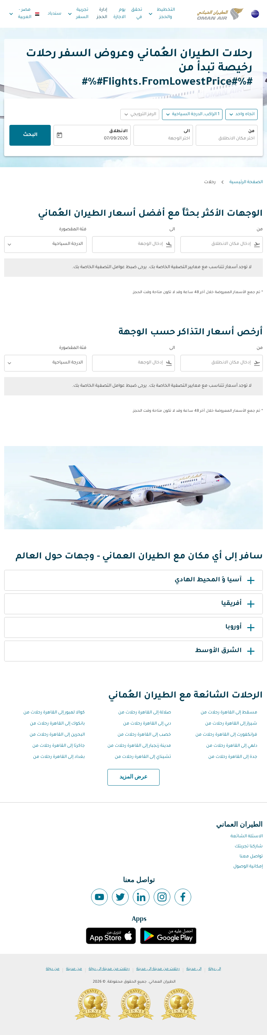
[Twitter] (120, 897)
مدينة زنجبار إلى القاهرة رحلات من (139, 746)
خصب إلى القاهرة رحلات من (144, 735)
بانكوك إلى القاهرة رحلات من (57, 723)
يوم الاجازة (119, 14)
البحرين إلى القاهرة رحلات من (57, 735)
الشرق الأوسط (218, 651)
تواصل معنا (251, 856)
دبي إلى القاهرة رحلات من (147, 723)
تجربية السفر (77, 14)
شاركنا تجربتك (249, 846)
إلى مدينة (194, 969)
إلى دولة (214, 969)
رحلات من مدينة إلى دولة (109, 969)
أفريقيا (231, 603)
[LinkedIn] (141, 897)
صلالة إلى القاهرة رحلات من (144, 712)
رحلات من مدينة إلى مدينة (158, 969)
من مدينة (74, 969)
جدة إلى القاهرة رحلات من (232, 757)
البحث (30, 135)
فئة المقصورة (73, 229)
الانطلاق (118, 131)
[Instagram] (162, 897)
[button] (192, 114)
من (251, 131)
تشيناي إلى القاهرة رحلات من (143, 757)
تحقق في (136, 14)
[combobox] (217, 244)
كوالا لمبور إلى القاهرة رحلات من (54, 712)
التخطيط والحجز (161, 14)
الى (187, 131)
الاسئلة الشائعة (246, 836)
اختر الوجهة (179, 138)
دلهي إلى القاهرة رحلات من (231, 746)
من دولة (52, 969)
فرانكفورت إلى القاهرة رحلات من (226, 735)
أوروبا (233, 627)
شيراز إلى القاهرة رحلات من (231, 723)
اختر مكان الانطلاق (236, 138)
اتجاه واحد (244, 114)
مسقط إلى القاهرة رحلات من (229, 712)
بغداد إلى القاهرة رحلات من (59, 757)
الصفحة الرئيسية (246, 182)
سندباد (55, 13)
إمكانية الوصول (248, 866)
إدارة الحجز (102, 14)
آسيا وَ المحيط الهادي (208, 580)
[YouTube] (99, 897)
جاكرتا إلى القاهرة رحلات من (58, 746)
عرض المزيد (134, 777)
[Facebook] (183, 897)
